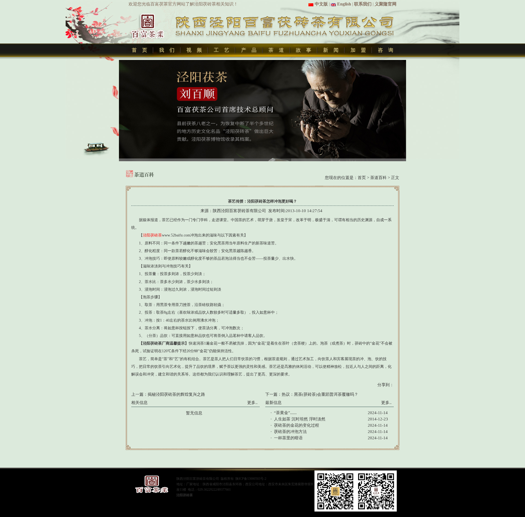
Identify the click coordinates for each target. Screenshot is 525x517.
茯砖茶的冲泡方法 (290, 431)
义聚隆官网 (385, 4)
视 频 (194, 50)
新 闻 (331, 50)
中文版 (321, 4)
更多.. (252, 402)
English (344, 4)
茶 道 (276, 50)
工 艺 (221, 50)
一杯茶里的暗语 (288, 438)
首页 (362, 177)
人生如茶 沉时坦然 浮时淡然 (299, 419)
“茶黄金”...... (285, 413)
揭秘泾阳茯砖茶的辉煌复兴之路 (176, 394)
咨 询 (385, 50)
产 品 (248, 50)
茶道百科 (378, 177)
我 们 (166, 50)
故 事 (303, 50)
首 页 (139, 50)
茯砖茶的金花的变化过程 (296, 425)
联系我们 (363, 4)
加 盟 (358, 50)
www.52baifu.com (176, 235)
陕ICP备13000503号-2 (250, 479)
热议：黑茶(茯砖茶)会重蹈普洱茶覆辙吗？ (320, 394)
